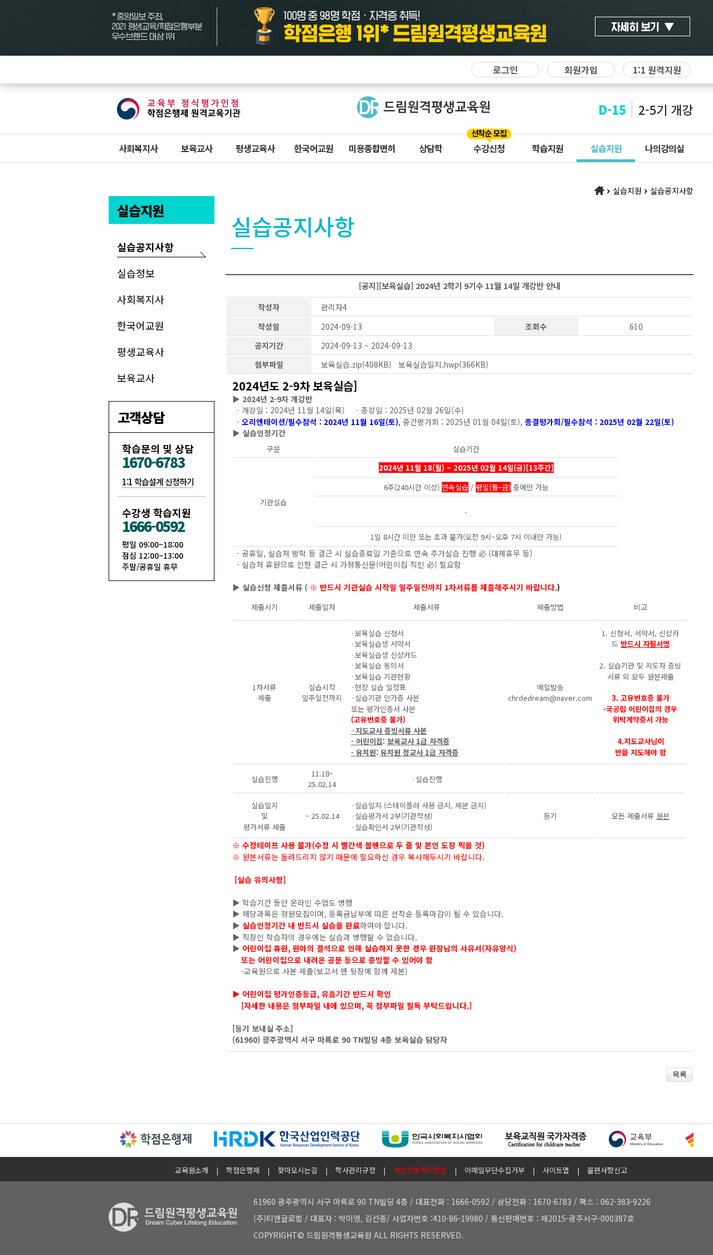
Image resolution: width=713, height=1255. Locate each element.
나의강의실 (664, 148)
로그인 (505, 69)
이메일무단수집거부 (495, 1170)
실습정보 (136, 273)
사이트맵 (556, 1170)
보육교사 (196, 148)
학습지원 (547, 148)
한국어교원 (313, 148)
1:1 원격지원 (657, 69)
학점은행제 (243, 1170)
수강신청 (489, 148)
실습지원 (606, 148)
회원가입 (581, 69)
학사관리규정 (355, 1170)
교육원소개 (191, 1170)
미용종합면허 (372, 148)
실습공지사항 (145, 247)
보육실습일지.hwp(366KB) (443, 364)
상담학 (430, 148)
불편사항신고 (607, 1170)
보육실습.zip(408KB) (356, 364)
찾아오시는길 (297, 1170)
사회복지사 (138, 148)
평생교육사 (255, 148)
